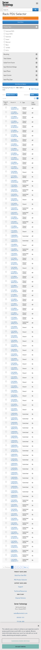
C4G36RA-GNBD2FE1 (14, 560)
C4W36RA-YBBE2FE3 (14, 455)
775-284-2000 (20, 621)
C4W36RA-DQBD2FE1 (14, 491)
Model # (13, 102)
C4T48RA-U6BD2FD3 (14, 227)
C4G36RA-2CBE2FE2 (14, 510)
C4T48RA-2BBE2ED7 (14, 281)
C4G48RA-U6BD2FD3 (14, 249)
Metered (7, 42)
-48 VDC (7, 47)
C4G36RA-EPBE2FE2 (14, 523)
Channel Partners (20, 598)
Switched (8, 36)
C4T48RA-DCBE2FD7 (14, 131)
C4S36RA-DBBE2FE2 (14, 359)
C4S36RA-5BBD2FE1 (14, 377)
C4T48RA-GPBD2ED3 (14, 144)
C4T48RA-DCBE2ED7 (14, 126)
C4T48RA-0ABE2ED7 (14, 272)
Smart (7, 39)
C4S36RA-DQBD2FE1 (14, 405)
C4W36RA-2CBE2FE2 (14, 423)
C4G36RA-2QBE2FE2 (14, 514)
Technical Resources (20, 591)
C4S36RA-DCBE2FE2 (14, 363)
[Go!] (35, 9)
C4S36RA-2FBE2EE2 (14, 172)
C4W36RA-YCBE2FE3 (14, 459)
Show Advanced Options (20, 84)
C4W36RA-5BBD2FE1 (14, 464)
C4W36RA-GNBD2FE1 (14, 473)
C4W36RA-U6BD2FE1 (14, 240)
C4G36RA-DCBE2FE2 (14, 537)
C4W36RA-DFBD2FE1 (14, 487)
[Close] (38, 625)
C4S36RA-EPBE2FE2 (14, 350)
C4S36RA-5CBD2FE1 (14, 382)
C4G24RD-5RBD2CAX (14, 213)
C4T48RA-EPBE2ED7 (14, 217)
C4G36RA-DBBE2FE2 (14, 532)
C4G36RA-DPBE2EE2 (14, 190)
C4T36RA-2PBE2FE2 (14, 259)
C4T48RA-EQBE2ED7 (14, 112)
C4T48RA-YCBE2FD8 (14, 135)
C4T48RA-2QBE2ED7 (14, 300)
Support (20, 587)
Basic (7, 45)
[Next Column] (37, 98)
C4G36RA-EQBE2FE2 (14, 528)
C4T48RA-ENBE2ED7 (14, 309)
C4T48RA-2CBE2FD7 (14, 295)
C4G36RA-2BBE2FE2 (14, 505)
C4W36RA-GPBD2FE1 (14, 482)
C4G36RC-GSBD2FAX (14, 222)
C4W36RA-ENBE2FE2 (14, 432)
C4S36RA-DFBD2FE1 (14, 400)
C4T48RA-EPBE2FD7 (14, 163)
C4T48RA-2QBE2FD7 (14, 304)
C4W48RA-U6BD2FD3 (14, 236)
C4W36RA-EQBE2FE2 (14, 441)
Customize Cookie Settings (20, 641)
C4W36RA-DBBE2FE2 (14, 446)
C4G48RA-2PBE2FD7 (14, 322)
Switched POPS (9, 31)
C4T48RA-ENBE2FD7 (14, 313)
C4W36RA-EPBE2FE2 (14, 437)
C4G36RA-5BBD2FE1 (14, 551)
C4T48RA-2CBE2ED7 (14, 290)
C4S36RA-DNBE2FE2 (14, 204)
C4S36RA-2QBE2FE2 (14, 341)
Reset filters (20, 22)
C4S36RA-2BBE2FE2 (14, 332)
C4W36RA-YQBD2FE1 (14, 496)
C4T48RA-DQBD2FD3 (14, 108)
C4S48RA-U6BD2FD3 (14, 245)
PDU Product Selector (20, 580)
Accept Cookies (20, 646)
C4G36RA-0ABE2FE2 (14, 500)
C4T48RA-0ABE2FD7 (14, 277)
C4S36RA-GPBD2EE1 (14, 391)
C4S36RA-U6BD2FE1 (14, 231)
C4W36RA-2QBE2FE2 (14, 427)
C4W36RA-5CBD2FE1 (14, 468)
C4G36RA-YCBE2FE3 (14, 546)
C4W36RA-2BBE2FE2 (14, 418)
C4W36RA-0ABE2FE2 (14, 414)
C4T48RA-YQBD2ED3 (14, 167)
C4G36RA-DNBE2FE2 (14, 195)
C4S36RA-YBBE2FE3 (14, 368)
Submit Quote (20, 18)
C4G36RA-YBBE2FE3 (14, 542)
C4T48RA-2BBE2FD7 (14, 286)
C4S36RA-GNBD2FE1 (14, 386)
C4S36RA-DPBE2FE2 (14, 199)
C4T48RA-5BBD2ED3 (14, 140)
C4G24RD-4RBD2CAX (14, 208)
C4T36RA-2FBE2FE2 (14, 263)
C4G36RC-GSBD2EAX (14, 181)
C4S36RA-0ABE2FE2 (14, 327)
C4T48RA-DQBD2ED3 (14, 158)
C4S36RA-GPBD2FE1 (14, 395)
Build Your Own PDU (20, 575)
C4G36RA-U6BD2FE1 (14, 254)
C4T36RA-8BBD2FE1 (14, 176)
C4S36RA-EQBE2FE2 (14, 354)
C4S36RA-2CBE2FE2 (14, 336)
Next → (26, 567)
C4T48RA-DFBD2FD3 (14, 154)
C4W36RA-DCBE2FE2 (14, 450)
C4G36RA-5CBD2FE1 (14, 555)
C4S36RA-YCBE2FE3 (14, 373)
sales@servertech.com (20, 613)
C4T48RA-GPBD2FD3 (14, 149)
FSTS (7, 50)
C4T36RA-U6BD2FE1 (14, 318)
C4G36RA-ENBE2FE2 (14, 519)
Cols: (29, 95)
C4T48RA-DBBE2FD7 (14, 122)
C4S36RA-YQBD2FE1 (14, 409)
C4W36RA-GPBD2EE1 (14, 478)
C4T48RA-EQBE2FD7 (14, 117)
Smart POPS (9, 34)
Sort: (9, 95)
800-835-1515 (20, 617)
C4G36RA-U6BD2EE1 (14, 185)
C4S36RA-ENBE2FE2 (14, 345)
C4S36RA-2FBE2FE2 (14, 268)
